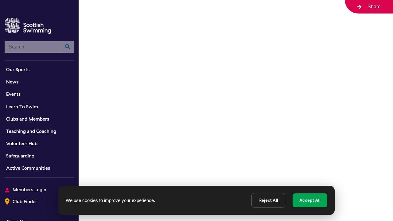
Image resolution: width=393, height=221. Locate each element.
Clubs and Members (27, 119)
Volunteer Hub (21, 143)
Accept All (310, 200)
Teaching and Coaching (31, 131)
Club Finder (25, 201)
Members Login (29, 189)
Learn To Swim (22, 107)
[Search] (67, 47)
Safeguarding (20, 156)
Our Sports (17, 69)
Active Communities (28, 168)
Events (13, 94)
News (12, 82)
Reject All (268, 200)
